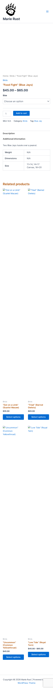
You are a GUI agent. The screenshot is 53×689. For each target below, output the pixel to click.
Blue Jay (38, 121)
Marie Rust (11, 19)
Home (5, 76)
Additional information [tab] (14, 139)
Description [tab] (9, 133)
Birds (12, 76)
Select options (13, 417)
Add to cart (21, 113)
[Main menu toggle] (47, 11)
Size (5, 95)
